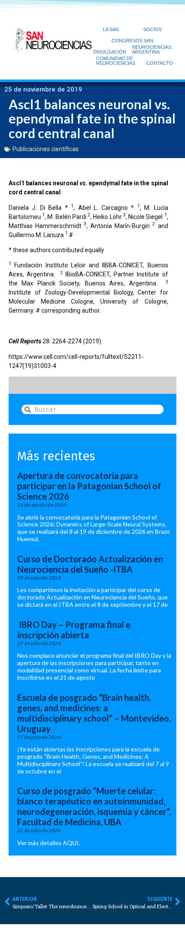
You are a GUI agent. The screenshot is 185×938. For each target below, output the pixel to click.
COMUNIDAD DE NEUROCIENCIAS (115, 61)
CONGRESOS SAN (132, 40)
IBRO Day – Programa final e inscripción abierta (73, 629)
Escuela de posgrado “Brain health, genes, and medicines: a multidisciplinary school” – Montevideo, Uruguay (94, 713)
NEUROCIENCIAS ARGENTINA (151, 49)
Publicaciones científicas (45, 149)
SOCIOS (152, 29)
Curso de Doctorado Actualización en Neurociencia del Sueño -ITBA (90, 564)
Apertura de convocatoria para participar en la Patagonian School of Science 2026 (89, 485)
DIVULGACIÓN (109, 51)
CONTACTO (159, 63)
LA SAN (111, 29)
